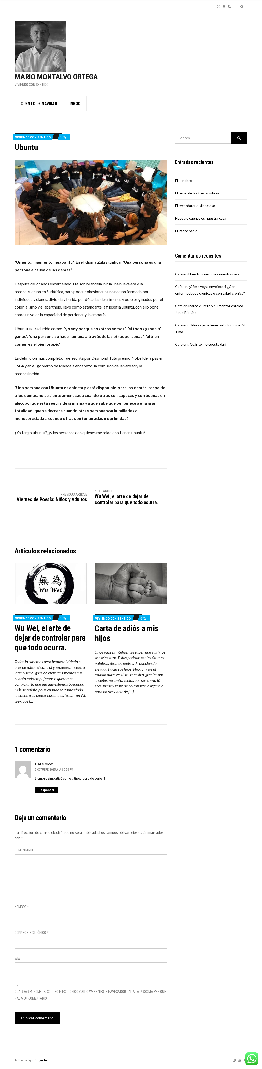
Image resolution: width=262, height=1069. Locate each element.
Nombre (22, 907)
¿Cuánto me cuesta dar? (207, 344)
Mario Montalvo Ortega (56, 76)
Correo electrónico (31, 933)
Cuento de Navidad (39, 103)
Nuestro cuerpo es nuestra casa (200, 218)
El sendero (183, 180)
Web (18, 958)
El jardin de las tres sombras (197, 193)
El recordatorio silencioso (195, 205)
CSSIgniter (40, 1060)
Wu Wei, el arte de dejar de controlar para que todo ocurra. (50, 637)
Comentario (24, 850)
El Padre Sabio (186, 231)
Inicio (75, 103)
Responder (46, 790)
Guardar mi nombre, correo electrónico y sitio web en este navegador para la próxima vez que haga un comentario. (90, 995)
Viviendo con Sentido (33, 137)
